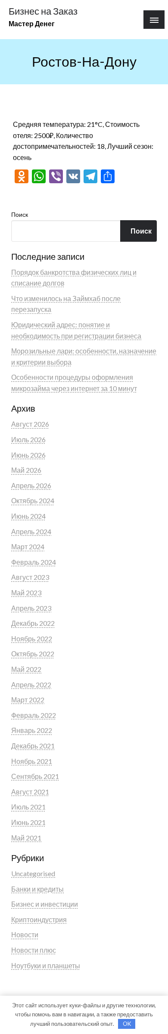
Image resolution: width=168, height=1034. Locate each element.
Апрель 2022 (31, 684)
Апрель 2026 (31, 485)
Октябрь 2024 (32, 500)
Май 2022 (26, 669)
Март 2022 (27, 699)
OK (127, 1023)
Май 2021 (26, 838)
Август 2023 (30, 577)
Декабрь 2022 (33, 623)
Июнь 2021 (28, 822)
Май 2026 (26, 470)
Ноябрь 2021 (31, 761)
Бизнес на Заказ (43, 11)
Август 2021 (30, 792)
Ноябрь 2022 (31, 638)
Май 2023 (26, 592)
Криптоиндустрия (39, 919)
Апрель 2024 (31, 531)
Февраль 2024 (33, 562)
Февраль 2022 (33, 715)
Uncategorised (33, 873)
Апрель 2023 (31, 608)
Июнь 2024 (28, 516)
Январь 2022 (31, 730)
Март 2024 (27, 546)
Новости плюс (33, 950)
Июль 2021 (28, 807)
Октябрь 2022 (32, 653)
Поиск (19, 214)
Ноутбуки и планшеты (45, 965)
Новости (24, 934)
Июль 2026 (28, 439)
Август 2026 (30, 424)
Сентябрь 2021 (35, 776)
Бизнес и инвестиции (44, 904)
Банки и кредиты (37, 889)
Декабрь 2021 (33, 746)
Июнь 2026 (28, 455)
